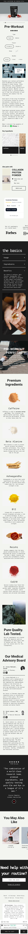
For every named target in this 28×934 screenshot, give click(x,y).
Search (5, 895)
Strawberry (9, 46)
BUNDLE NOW (19, 71)
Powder (10, 38)
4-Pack (20, 59)
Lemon (16, 51)
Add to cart (19, 188)
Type (14, 34)
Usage (6, 258)
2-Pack (13, 59)
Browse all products (14, 884)
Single (7, 59)
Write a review (11, 209)
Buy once (16, 183)
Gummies (17, 38)
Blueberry (18, 46)
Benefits (8, 271)
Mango (10, 51)
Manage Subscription (14, 900)
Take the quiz (14, 880)
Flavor (14, 43)
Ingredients (9, 264)
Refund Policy (20, 895)
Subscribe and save (18, 179)
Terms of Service (9, 897)
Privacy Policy (19, 897)
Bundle (14, 56)
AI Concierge (12, 895)
